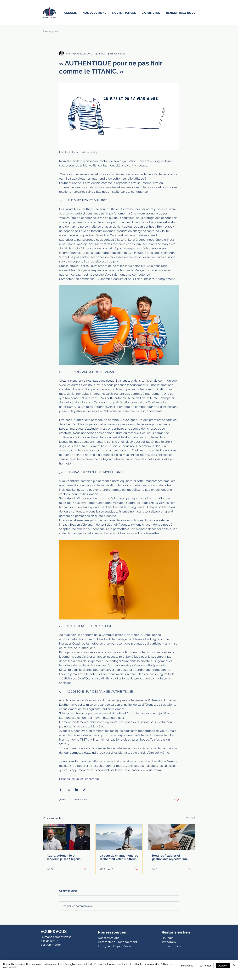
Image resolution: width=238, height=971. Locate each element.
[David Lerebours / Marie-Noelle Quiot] (66, 837)
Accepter (222, 965)
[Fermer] (234, 965)
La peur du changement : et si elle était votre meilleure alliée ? (119, 857)
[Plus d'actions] (177, 54)
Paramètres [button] (187, 965)
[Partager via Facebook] (60, 789)
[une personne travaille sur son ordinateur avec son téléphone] (171, 837)
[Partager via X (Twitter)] (68, 789)
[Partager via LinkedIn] (76, 789)
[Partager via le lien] (84, 789)
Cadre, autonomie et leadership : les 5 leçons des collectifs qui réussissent (63, 857)
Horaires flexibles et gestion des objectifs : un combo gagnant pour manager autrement (169, 857)
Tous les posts (50, 31)
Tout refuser (204, 965)
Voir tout (190, 817)
